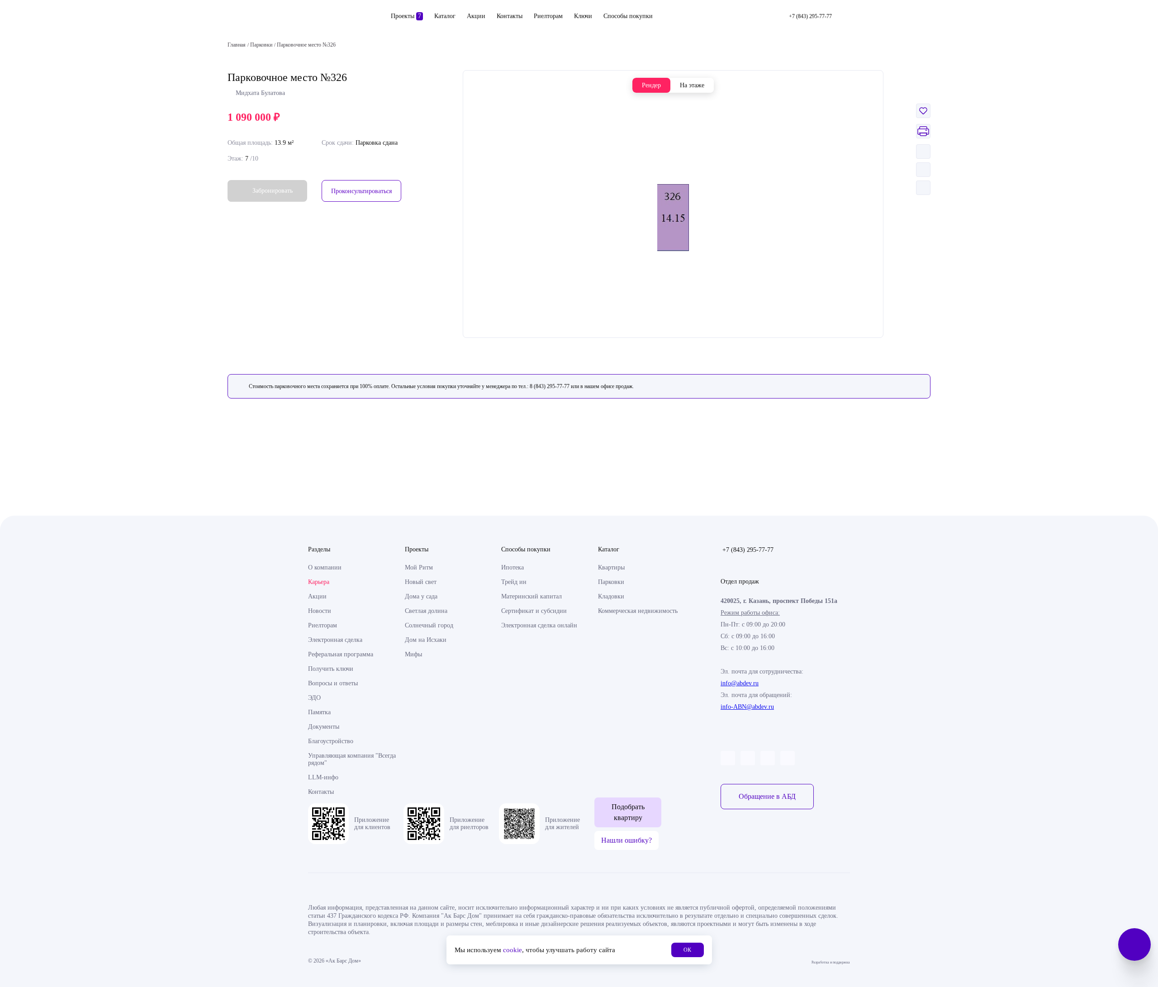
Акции (476, 16)
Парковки (611, 582)
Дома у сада (421, 596)
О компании (325, 567)
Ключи (583, 16)
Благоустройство (330, 741)
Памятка (319, 712)
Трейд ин (514, 582)
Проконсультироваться (361, 191)
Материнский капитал (531, 596)
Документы (323, 726)
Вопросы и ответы (333, 683)
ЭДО (314, 697)
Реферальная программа (340, 654)
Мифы (413, 654)
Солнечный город (429, 625)
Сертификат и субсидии (534, 610)
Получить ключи (330, 668)
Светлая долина (426, 610)
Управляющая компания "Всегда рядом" (352, 759)
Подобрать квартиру (628, 812)
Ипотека (512, 567)
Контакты (509, 16)
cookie (512, 950)
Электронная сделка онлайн (539, 625)
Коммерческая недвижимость (638, 610)
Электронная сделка (335, 639)
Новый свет (421, 582)
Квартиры (611, 567)
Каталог (445, 16)
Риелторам (548, 16)
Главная (237, 45)
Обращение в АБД (767, 796)
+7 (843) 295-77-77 (748, 549)
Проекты (406, 16)
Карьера (318, 582)
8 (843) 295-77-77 (550, 386)
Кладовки (611, 596)
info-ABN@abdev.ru (747, 706)
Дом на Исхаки (425, 639)
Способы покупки (628, 16)
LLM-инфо (323, 777)
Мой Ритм (419, 567)
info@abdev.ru (740, 683)
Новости (319, 610)
